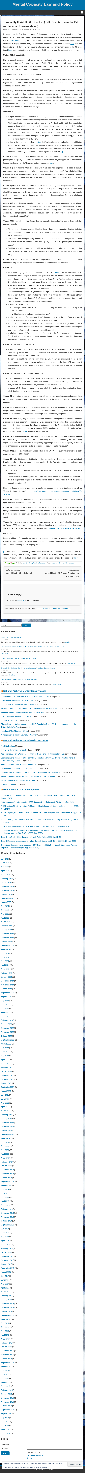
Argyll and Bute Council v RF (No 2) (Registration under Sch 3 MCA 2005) (30, 708)
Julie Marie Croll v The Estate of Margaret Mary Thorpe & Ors (25, 697)
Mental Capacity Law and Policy (42, 4)
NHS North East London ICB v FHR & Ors (17, 701)
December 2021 (7, 1075)
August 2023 (6, 997)
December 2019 (7, 1170)
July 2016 (5, 1323)
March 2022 (5, 1064)
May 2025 (5, 914)
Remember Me (35, 1453)
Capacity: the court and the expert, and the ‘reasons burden (19, 680)
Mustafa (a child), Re (9, 720)
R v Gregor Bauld (8, 784)
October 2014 (6, 1406)
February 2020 (7, 1162)
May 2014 (5, 1425)
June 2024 (5, 957)
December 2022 (7, 1028)
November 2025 (7, 890)
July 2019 (5, 1189)
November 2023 (7, 985)
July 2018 (5, 1229)
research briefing (19, 40)
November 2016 (7, 1307)
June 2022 (5, 1052)
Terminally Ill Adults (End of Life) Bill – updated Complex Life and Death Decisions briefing (28, 668)
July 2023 (5, 1000)
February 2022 (7, 1067)
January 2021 (6, 1119)
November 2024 (7, 938)
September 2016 (7, 1315)
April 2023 (5, 1012)
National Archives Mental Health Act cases (25, 740)
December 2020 (7, 1123)
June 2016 (5, 1327)
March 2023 (5, 1016)
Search (26, 625)
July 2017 (5, 1276)
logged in (20, 600)
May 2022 (5, 1056)
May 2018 (5, 1237)
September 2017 (7, 1268)
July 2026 (5, 859)
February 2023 (7, 1020)
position (38, 142)
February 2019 (7, 1209)
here (72, 44)
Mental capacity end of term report (11, 637)
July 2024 (5, 953)
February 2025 (7, 926)
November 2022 (7, 1032)
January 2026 (6, 882)
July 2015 (5, 1370)
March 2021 (5, 1111)
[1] (62, 152)
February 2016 (7, 1343)
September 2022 (7, 1040)
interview (57, 273)
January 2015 (6, 1394)
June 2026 (5, 863)
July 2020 (5, 1142)
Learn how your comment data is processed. (53, 608)
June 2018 (5, 1233)
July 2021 (5, 1095)
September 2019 (7, 1181)
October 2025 (6, 894)
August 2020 (6, 1138)
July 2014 (5, 1418)
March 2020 (5, 1158)
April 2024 (5, 965)
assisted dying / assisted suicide (62, 563)
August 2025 (6, 902)
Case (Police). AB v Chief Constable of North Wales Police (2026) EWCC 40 (31, 837)
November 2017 (7, 1260)
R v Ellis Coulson (8, 746)
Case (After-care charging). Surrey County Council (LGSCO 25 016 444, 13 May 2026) (35, 826)
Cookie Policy (44, 1467)
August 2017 (6, 1272)
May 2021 (5, 1103)
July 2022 (5, 1048)
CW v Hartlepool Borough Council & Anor (17, 716)
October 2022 (6, 1036)
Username (5, 1445)
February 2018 (7, 1248)
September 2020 (7, 1134)
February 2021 (7, 1115)
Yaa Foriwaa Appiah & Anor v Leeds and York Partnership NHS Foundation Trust (32, 754)
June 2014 (5, 1422)
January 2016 (6, 1347)
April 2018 (5, 1241)
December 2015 (7, 1351)
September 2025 (7, 898)
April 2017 (5, 1288)
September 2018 (7, 1225)
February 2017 (7, 1296)
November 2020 (7, 1126)
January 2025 (6, 930)
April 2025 (5, 918)
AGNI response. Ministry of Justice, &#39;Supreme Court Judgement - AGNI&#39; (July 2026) (37, 802)
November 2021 (7, 1079)
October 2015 (6, 1359)
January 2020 (6, 1166)
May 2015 (5, 1378)
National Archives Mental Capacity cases (24, 691)
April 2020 (5, 1154)
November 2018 (7, 1217)
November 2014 (7, 1402)
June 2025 (5, 910)
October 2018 (6, 1221)
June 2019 (5, 1193)
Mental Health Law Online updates (21, 789)
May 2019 (5, 1197)
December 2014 (7, 1398)
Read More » (68, 642)
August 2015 (6, 1366)
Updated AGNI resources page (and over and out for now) (18, 658)
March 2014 (5, 1433)
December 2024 (7, 934)
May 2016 (5, 1331)
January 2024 (6, 977)
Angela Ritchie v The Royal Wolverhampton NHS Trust (22, 712)
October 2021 (6, 1083)
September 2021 (7, 1087)
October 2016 (6, 1311)
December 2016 (7, 1304)
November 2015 (7, 1355)
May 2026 (5, 867)
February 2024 (7, 973)
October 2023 (6, 989)
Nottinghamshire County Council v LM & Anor (19, 735)
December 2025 (7, 886)
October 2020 (6, 1130)
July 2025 (5, 906)
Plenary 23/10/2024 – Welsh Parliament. (65, 528)
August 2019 (6, 1185)
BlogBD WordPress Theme (42, 1469)
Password (5, 1448)
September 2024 (7, 945)
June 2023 (5, 1004)
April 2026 (5, 871)
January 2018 (6, 1252)
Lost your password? (35, 1455)
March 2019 (5, 1205)
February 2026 (7, 879)
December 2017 (7, 1256)
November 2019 (7, 1174)
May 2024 (5, 961)
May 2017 (5, 1284)
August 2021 (6, 1091)
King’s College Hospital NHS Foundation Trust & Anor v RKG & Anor (28, 776)
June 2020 (5, 1146)
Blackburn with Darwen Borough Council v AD (19, 765)
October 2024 (6, 941)
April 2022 (5, 1060)
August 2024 (6, 949)
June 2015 (5, 1374)
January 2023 (6, 1024)
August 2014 (6, 1414)
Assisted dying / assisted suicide (34, 563)
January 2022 (6, 1071)
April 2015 (5, 1382)
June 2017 (5, 1280)
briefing (24, 431)
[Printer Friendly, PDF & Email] (9, 563)
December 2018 (7, 1213)
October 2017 (6, 1264)
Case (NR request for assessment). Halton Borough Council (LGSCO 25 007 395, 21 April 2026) (38, 841)
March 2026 (5, 875)
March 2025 (5, 922)
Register (30, 1458)
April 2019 (5, 1201)
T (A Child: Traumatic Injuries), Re (14, 750)
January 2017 (6, 1300)
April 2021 (5, 1107)
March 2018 (5, 1244)
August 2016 (6, 1319)
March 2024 (5, 969)
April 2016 (5, 1335)
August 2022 (6, 1044)
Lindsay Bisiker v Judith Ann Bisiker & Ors (17, 704)
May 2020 (5, 1150)
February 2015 (7, 1390)
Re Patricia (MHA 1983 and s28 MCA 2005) (18, 780)
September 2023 (7, 993)
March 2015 (5, 1386)
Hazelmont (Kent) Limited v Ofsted (14, 731)
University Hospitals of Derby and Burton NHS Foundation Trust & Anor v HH (31, 772)
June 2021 (5, 1099)
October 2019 (6, 1178)
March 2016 (5, 1339)
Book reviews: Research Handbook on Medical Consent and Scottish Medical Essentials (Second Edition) (33, 647)
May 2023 (5, 1008)
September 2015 (7, 1363)
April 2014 (5, 1429)
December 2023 (7, 981)
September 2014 (7, 1410)
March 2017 (5, 1292)
